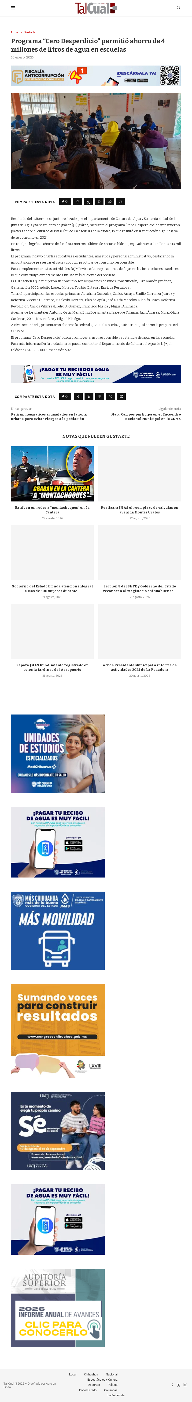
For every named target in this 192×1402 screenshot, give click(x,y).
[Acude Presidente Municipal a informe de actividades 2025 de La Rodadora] (139, 631)
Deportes (94, 1384)
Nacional (112, 1374)
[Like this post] (66, 201)
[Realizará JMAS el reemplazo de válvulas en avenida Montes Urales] (139, 473)
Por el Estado (87, 1390)
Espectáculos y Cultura (102, 1379)
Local (72, 1374)
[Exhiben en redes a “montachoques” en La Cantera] (52, 473)
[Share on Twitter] (88, 201)
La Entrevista (116, 1395)
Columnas (111, 1390)
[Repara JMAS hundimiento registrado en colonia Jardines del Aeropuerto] (52, 631)
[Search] (178, 8)
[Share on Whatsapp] (109, 201)
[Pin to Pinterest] (99, 201)
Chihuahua (91, 1374)
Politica (113, 1384)
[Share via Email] (120, 201)
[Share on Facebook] (77, 201)
